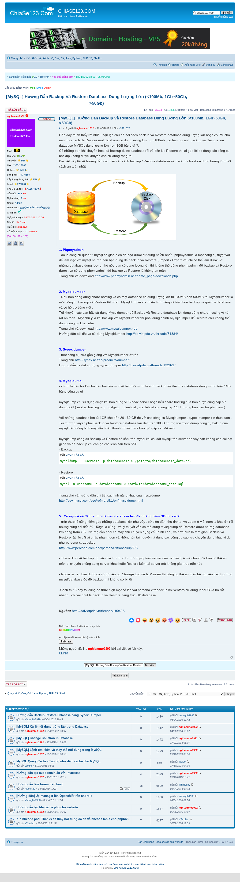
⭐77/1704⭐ (21, 184)
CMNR (63, 653)
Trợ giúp (162, 64)
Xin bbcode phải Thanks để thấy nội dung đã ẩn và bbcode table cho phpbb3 (72, 819)
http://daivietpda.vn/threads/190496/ (98, 611)
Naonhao (30, 788)
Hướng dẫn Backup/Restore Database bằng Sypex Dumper (58, 715)
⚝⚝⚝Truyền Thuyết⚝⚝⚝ (35, 207)
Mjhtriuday (184, 784)
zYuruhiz (30, 823)
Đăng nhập (227, 64)
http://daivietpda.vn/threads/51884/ (152, 334)
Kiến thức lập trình (37, 58)
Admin (47, 87)
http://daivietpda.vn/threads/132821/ (149, 365)
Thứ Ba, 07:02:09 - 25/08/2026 (93, 76)
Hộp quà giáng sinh (62, 76)
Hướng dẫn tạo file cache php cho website (47, 807)
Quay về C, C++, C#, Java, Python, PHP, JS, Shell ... (38, 693)
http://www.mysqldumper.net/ (116, 328)
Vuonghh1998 (33, 719)
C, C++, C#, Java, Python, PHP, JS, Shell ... (76, 58)
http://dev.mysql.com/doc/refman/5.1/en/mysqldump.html (101, 500)
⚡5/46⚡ (35, 179)
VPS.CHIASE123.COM (126, 868)
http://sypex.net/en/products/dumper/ (102, 360)
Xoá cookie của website (169, 841)
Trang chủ (17, 58)
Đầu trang (231, 658)
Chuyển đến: (137, 693)
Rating (175, 64)
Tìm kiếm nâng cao (222, 16)
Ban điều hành (146, 841)
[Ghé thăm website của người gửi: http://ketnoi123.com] (15, 243)
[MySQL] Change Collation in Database (44, 738)
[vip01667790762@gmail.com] (9, 243)
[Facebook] (21, 243)
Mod (32, 87)
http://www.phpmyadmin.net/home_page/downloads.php (136, 276)
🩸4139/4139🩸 (33, 188)
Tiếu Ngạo (24, 174)
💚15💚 (20, 156)
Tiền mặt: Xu (29, 76)
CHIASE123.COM (76, 11)
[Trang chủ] (32, 11)
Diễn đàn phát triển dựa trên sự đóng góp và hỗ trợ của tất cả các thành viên (120, 864)
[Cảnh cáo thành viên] (205, 620)
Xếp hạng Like (192, 64)
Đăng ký (210, 64)
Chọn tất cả (75, 454)
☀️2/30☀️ (23, 160)
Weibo (28, 765)
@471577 (124, 128)
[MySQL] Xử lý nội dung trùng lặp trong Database (52, 726)
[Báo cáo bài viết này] (199, 620)
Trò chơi (44, 76)
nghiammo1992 (85, 128)
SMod (39, 87)
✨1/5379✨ (22, 170)
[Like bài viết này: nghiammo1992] (131, 621)
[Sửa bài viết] (186, 620)
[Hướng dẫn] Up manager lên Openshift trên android (54, 796)
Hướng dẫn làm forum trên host (39, 784)
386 (20, 193)
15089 (22, 165)
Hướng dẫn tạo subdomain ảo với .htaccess (48, 773)
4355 (16, 165)
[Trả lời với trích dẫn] (225, 620)
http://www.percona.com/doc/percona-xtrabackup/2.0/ (98, 548)
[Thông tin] (211, 620)
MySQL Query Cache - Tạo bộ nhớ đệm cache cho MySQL (58, 761)
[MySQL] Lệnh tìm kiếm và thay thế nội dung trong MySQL (58, 750)
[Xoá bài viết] (194, 620)
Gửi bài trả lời (12, 108)
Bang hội (14, 76)
